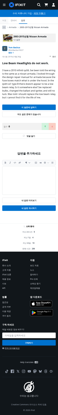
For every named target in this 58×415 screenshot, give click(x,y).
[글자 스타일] (27, 163)
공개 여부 (6, 306)
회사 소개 (6, 265)
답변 (23, 20)
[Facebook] (12, 371)
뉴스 (32, 270)
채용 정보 (6, 279)
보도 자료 (34, 265)
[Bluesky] (40, 371)
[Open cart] (46, 5)
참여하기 (34, 274)
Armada (12, 27)
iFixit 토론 (6, 274)
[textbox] (29, 180)
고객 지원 (6, 270)
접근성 (5, 302)
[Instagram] (23, 371)
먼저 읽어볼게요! (12, 348)
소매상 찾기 (35, 283)
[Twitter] (18, 371)
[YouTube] (29, 371)
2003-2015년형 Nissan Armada (34, 27)
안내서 (14, 20)
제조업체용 (35, 288)
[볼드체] (5, 163)
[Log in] (53, 5)
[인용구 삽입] (40, 163)
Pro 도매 (34, 279)
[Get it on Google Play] (41, 312)
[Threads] (45, 371)
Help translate (27, 362)
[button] (39, 5)
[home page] (17, 4)
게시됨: (11, 56)
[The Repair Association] (51, 371)
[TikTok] (6, 371)
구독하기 (29, 342)
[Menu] (4, 4)
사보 (4, 283)
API (3, 288)
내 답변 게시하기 (29, 208)
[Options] (4, 27)
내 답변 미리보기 (29, 200)
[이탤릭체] (10, 163)
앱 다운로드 (36, 296)
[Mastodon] (35, 371)
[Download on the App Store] (41, 303)
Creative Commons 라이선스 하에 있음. (29, 404)
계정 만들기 (39, 13)
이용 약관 (6, 311)
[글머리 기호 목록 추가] (52, 163)
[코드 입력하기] (15, 163)
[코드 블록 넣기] (36, 163)
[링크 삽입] (19, 163)
